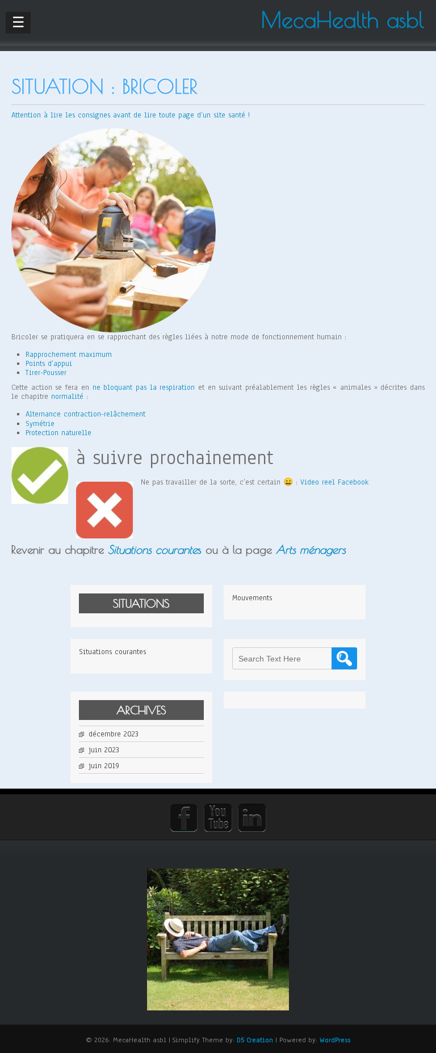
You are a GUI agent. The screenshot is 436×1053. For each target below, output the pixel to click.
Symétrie (40, 424)
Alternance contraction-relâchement (85, 414)
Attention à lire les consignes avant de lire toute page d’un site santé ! (130, 115)
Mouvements (252, 598)
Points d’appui (49, 364)
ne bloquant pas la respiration (144, 387)
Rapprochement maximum (69, 354)
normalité (67, 396)
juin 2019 (104, 766)
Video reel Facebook (334, 482)
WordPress (335, 1039)
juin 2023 (104, 750)
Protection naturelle (58, 433)
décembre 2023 (114, 734)
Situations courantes (112, 652)
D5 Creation (255, 1039)
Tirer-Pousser (46, 373)
